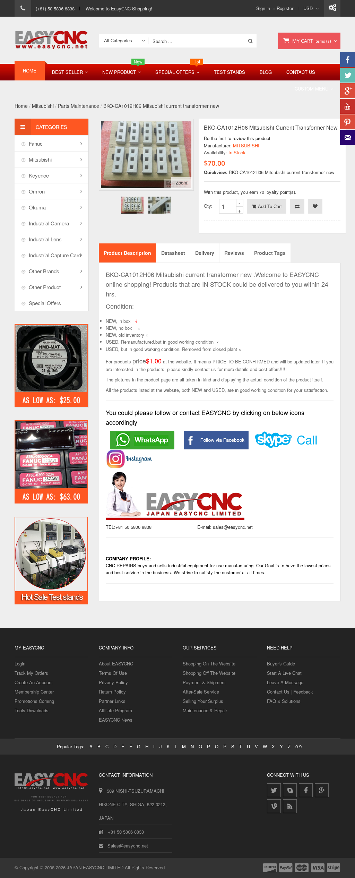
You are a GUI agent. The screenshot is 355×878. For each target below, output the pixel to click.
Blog (266, 72)
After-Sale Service (201, 691)
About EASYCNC (116, 663)
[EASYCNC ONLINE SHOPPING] (51, 40)
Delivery (204, 252)
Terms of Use (113, 673)
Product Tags (270, 252)
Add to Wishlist (315, 206)
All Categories (118, 40)
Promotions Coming (34, 701)
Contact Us (300, 72)
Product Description (127, 252)
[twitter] (274, 790)
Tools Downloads (32, 710)
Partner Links (112, 701)
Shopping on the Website (209, 663)
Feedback (303, 691)
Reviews (234, 252)
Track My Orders (31, 673)
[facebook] (306, 790)
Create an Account (34, 682)
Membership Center (34, 691)
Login (20, 663)
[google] (322, 790)
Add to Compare (297, 206)
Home (21, 105)
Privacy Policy (113, 682)
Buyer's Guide (281, 663)
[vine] (274, 806)
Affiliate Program (115, 710)
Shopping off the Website (209, 673)
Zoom (181, 182)
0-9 (298, 746)
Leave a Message (285, 682)
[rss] (290, 806)
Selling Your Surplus (203, 701)
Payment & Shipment (204, 682)
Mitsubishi (43, 105)
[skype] (290, 790)
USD (308, 8)
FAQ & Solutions (284, 701)
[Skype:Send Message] (286, 435)
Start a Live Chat (284, 673)
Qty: (208, 206)
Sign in (263, 8)
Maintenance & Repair (205, 710)
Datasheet (173, 252)
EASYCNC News (115, 719)
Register (285, 8)
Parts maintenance (78, 105)
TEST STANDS (229, 72)
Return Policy (112, 691)
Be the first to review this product (237, 138)
